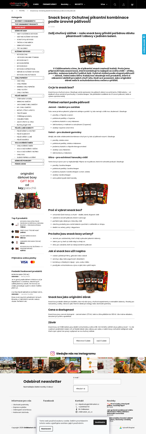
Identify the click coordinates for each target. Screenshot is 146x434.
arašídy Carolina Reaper (62, 175)
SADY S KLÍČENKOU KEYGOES (27, 34)
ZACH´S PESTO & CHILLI (25, 122)
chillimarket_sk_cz (85, 412)
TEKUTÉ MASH (22, 113)
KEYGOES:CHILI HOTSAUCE (26, 75)
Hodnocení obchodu (21, 412)
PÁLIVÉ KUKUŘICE (23, 140)
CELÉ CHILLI (21, 81)
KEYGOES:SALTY (22, 60)
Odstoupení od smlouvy (22, 410)
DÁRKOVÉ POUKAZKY (23, 161)
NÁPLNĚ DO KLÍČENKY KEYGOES (28, 72)
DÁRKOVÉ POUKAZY (24, 45)
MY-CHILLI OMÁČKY (24, 107)
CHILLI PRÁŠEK (22, 84)
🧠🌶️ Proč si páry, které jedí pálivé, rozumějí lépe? (118, 404)
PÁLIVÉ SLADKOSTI (23, 134)
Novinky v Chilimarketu (25, 21)
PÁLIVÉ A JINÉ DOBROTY (24, 128)
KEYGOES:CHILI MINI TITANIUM (28, 57)
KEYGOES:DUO (22, 66)
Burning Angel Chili (24, 125)
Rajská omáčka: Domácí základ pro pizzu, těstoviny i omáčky (120, 419)
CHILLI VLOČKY (22, 89)
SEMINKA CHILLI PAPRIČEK (26, 87)
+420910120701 (83, 407)
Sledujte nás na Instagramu (76, 353)
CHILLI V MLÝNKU (23, 92)
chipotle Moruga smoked (76, 146)
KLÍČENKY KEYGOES (22, 51)
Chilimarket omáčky (24, 99)
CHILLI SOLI (21, 154)
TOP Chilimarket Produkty (26, 24)
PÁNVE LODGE (20, 164)
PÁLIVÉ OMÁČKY (21, 96)
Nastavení (46, 429)
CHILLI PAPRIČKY (21, 78)
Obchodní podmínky (21, 405)
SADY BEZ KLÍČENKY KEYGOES (27, 37)
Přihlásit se (80, 389)
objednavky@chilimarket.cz (88, 404)
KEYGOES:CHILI (22, 54)
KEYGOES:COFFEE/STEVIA (26, 69)
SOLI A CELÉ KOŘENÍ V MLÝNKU (27, 152)
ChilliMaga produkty (24, 116)
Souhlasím (100, 422)
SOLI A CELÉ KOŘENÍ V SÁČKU (27, 149)
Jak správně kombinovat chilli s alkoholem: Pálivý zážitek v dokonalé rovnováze (120, 411)
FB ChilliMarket (83, 409)
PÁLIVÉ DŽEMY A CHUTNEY (26, 131)
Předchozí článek (83, 341)
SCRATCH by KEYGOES (25, 39)
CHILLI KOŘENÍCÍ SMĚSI (25, 146)
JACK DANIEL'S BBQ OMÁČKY (27, 104)
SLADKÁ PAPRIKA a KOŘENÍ (26, 157)
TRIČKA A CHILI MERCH (25, 42)
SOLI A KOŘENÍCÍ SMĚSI (24, 143)
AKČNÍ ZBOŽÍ (20, 27)
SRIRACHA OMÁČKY (24, 102)
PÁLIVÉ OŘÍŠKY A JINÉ (24, 137)
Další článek (102, 341)
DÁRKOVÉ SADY (21, 31)
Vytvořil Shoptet (129, 428)
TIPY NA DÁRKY (22, 48)
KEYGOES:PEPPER (23, 63)
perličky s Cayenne (68, 118)
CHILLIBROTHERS (23, 119)
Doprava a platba (19, 407)
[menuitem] (36, 4)
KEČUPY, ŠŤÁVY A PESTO (26, 110)
